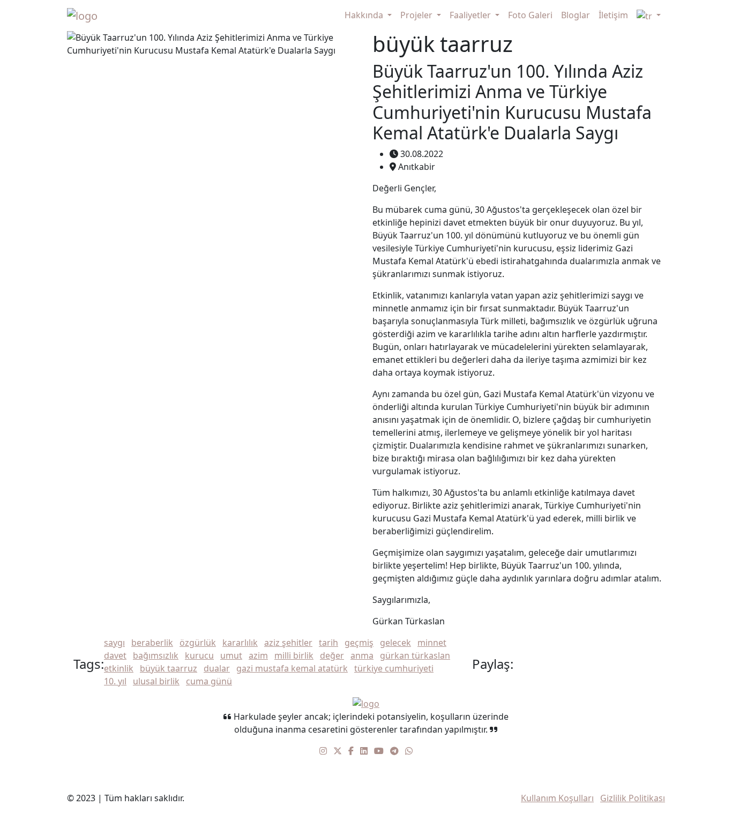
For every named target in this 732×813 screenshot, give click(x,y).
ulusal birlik (156, 681)
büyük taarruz (168, 668)
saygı (114, 642)
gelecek (395, 642)
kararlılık (240, 642)
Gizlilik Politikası (632, 798)
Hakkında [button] (365, 15)
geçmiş (359, 642)
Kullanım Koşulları (557, 798)
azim (258, 655)
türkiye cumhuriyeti (394, 668)
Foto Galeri (530, 15)
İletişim (613, 15)
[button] (648, 15)
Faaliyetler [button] (471, 15)
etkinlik (118, 668)
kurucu (199, 655)
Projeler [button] (417, 15)
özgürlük (198, 642)
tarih (328, 642)
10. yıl (115, 681)
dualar (217, 668)
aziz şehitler (288, 642)
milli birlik (293, 655)
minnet (431, 642)
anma (362, 655)
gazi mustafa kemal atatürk (292, 668)
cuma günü (209, 681)
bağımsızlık (155, 655)
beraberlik (152, 642)
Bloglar (575, 15)
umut (231, 655)
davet (115, 655)
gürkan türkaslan (415, 655)
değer (332, 655)
